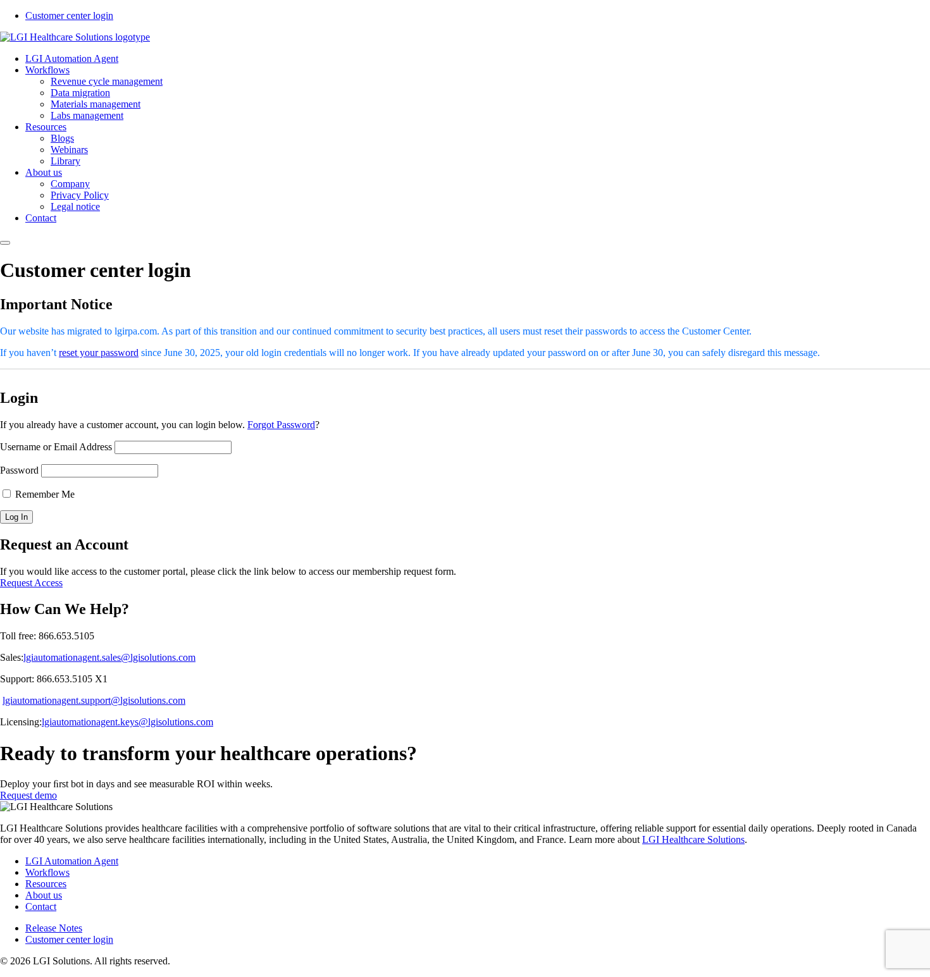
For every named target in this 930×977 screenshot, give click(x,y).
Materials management (95, 104)
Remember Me (44, 494)
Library (65, 161)
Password (19, 470)
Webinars (69, 149)
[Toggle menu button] (5, 243)
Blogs (62, 138)
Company (70, 183)
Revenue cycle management (107, 81)
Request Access (31, 582)
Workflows (47, 70)
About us (43, 172)
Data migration (80, 92)
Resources (45, 126)
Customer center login (69, 15)
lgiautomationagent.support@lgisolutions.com (94, 700)
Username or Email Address (56, 446)
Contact (40, 217)
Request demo (28, 795)
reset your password (99, 352)
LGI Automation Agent (71, 58)
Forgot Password (281, 424)
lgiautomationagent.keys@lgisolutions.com (127, 721)
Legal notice (75, 206)
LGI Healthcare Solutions (693, 839)
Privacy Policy (80, 195)
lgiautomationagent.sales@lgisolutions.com (109, 657)
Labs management (87, 115)
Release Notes (53, 928)
